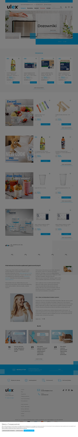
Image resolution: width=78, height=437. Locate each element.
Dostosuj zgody (19, 430)
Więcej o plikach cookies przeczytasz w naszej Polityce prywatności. (14, 428)
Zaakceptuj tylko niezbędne (9, 430)
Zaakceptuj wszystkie (29, 430)
